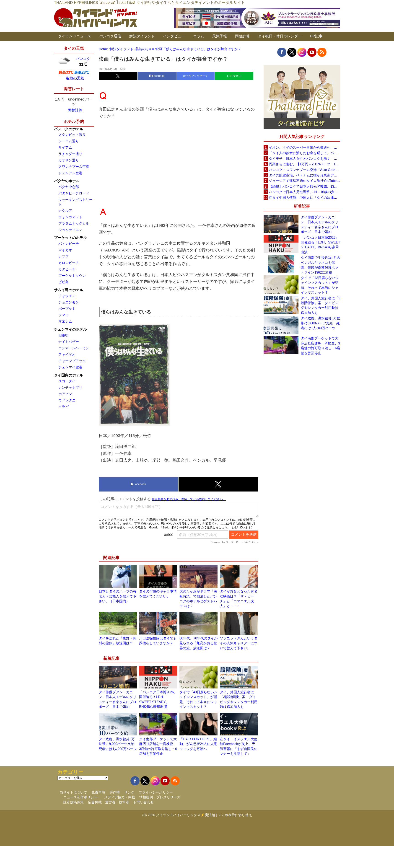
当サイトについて (73, 792)
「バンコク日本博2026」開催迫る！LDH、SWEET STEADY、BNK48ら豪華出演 (320, 244)
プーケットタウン (72, 275)
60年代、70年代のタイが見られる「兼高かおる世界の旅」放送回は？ (198, 643)
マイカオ (65, 250)
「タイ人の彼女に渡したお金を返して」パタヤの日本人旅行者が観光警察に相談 (304, 153)
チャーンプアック (72, 361)
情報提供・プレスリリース (159, 797)
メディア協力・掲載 (119, 797)
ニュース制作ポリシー (80, 797)
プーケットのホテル (70, 238)
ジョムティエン (70, 230)
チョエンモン (68, 302)
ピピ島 (63, 282)
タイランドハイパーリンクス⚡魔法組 (185, 815)
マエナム (65, 321)
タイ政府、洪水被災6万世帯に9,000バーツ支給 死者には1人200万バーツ (118, 744)
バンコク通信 (110, 36)
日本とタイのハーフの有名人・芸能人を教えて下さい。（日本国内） (117, 596)
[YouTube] (311, 52)
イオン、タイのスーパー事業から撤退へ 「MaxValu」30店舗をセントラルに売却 (304, 147)
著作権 (114, 792)
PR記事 (316, 36)
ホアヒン (65, 394)
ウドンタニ (66, 400)
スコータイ (66, 381)
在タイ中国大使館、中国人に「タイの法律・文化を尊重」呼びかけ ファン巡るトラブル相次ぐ (304, 197)
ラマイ (63, 315)
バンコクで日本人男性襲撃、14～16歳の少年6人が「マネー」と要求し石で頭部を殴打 (304, 192)
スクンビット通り (72, 135)
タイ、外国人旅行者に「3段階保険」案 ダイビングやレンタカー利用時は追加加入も (320, 305)
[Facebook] (281, 52)
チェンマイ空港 (70, 367)
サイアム (65, 147)
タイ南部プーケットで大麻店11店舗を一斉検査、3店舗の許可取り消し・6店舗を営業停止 (320, 345)
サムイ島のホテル (68, 290)
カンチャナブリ (70, 387)
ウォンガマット (70, 217)
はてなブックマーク (195, 76)
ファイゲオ (66, 354)
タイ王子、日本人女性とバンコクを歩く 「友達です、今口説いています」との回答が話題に (304, 158)
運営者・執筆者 (117, 802)
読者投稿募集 (73, 802)
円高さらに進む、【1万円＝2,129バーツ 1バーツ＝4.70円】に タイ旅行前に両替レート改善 (304, 164)
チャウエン (66, 296)
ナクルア (65, 210)
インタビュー (174, 36)
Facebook (157, 76)
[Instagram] (301, 52)
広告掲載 (95, 802)
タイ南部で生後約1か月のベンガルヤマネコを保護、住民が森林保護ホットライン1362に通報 (320, 265)
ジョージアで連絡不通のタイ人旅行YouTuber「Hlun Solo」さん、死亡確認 (304, 181)
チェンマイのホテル (70, 329)
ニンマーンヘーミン (73, 348)
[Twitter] (291, 52)
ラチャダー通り (70, 154)
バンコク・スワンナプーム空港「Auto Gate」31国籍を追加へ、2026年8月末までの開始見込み (304, 170)
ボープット (66, 308)
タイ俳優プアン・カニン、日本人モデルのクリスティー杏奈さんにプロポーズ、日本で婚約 (319, 224)
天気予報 (219, 36)
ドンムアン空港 (70, 173)
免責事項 (98, 792)
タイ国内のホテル (68, 375)
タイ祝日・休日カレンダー (280, 36)
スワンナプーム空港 (73, 166)
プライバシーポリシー (156, 792)
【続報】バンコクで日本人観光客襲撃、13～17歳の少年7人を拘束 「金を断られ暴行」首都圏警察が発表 (304, 186)
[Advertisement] (178, 162)
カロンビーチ (68, 263)
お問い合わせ (143, 802)
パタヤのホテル (67, 181)
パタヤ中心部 (68, 187)
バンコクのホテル (68, 129)
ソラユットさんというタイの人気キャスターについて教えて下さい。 (238, 643)
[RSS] (322, 52)
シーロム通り (68, 141)
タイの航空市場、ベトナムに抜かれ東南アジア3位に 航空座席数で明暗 (304, 175)
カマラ (63, 256)
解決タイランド (142, 36)
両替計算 (242, 36)
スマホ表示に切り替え (235, 815)
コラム (198, 36)
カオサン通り (68, 160)
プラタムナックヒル (73, 223)
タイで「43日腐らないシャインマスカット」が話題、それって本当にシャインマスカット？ (320, 285)
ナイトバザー (68, 342)
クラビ (63, 407)
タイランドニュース (74, 36)
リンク (129, 792)
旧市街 (63, 335)
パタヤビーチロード (73, 193)
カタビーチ (66, 269)
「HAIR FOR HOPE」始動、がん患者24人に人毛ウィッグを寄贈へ (198, 744)
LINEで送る (234, 76)
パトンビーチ (68, 244)
